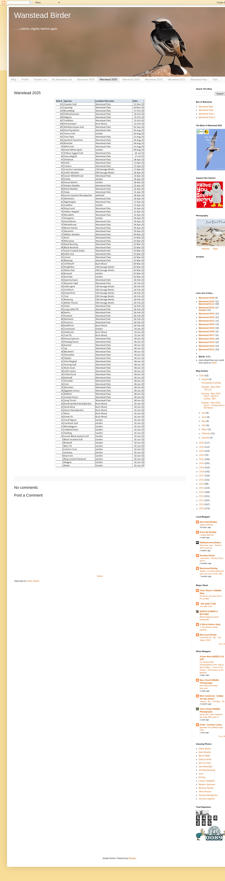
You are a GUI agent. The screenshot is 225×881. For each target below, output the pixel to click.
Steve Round (205, 791)
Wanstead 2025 (108, 79)
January (206, 437)
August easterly (206, 525)
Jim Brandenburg (207, 770)
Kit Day (202, 777)
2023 (202, 451)
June (204, 417)
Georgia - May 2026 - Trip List (211, 388)
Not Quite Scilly (208, 604)
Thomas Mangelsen (208, 795)
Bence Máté (204, 755)
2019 (202, 467)
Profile (24, 79)
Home (100, 576)
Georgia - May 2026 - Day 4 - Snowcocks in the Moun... (212, 405)
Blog (13, 79)
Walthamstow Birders (210, 542)
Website (206, 249)
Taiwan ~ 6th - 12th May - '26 (212, 701)
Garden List (40, 79)
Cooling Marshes (207, 535)
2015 (202, 484)
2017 (202, 475)
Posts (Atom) (33, 581)
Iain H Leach (205, 763)
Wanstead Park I (206, 114)
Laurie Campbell (207, 781)
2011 (202, 500)
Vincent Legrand (206, 799)
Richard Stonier (206, 788)
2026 (202, 375)
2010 (202, 504)
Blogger (132, 858)
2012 (202, 496)
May (204, 421)
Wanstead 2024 (131, 79)
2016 (202, 480)
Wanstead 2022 (176, 79)
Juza (201, 773)
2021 (202, 459)
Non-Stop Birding (208, 522)
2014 (202, 488)
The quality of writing (211, 383)
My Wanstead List (62, 79)
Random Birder (207, 555)
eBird (214, 363)
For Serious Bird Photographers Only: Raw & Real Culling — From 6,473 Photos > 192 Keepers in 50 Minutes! (212, 667)
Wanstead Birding (208, 568)
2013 (202, 492)
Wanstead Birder (42, 15)
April (204, 425)
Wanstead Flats (206, 110)
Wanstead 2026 (85, 79)
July (204, 413)
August (205, 379)
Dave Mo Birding (208, 532)
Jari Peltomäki (205, 766)
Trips (215, 79)
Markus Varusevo (207, 784)
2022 (202, 455)
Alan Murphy (205, 752)
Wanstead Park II (207, 117)
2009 (202, 508)
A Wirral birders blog (210, 624)
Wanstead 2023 (153, 79)
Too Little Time (206, 606)
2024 (202, 447)
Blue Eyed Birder (208, 635)
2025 (202, 443)
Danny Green (205, 759)
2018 (202, 471)
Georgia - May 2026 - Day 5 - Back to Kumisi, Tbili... (211, 396)
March (205, 429)
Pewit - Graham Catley (211, 725)
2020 (202, 463)
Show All (222, 644)
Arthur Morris (205, 748)
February (206, 433)
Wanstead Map (198, 79)
